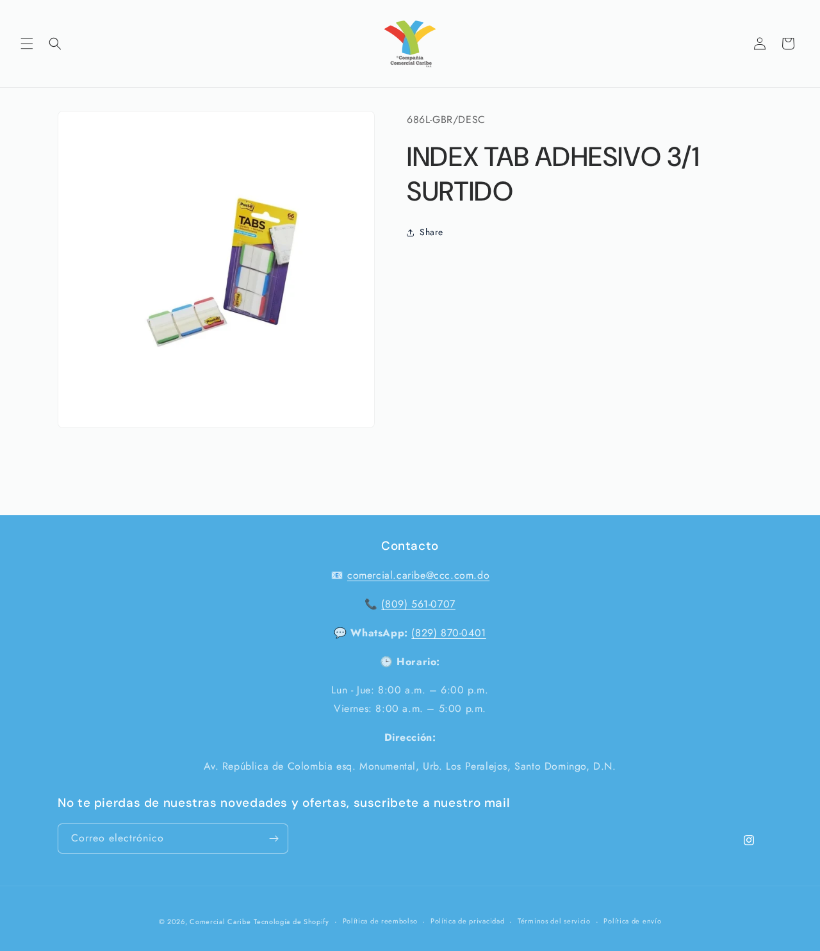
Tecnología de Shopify (291, 921)
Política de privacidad (467, 921)
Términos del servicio (554, 921)
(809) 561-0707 (418, 604)
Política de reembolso (380, 921)
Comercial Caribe (220, 921)
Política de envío (632, 921)
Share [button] (431, 232)
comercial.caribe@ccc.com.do (418, 575)
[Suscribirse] (273, 838)
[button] (27, 43)
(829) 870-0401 (448, 632)
